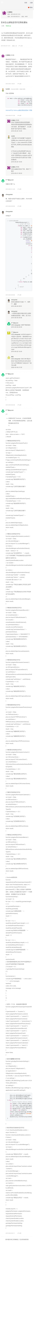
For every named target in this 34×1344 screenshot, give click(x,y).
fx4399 (8, 89)
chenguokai (9, 194)
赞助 (31, 7)
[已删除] (10, 12)
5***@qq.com (10, 180)
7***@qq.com (14, 332)
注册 (31, 3)
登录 (25, 3)
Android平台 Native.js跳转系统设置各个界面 (19, 110)
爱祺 (12, 356)
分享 (21, 46)
